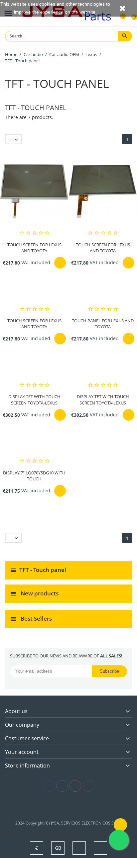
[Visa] (58, 806)
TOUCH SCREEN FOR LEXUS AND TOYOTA (34, 248)
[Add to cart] (60, 263)
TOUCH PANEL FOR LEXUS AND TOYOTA (103, 324)
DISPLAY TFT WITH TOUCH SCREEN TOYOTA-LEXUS (34, 399)
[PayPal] (78, 806)
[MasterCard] (68, 806)
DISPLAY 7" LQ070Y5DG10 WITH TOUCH (34, 476)
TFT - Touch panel (42, 570)
